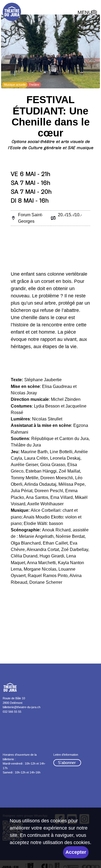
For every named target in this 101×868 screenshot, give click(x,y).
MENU (88, 13)
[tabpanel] (50, 51)
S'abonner (67, 762)
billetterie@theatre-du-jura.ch (21, 707)
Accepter (75, 852)
